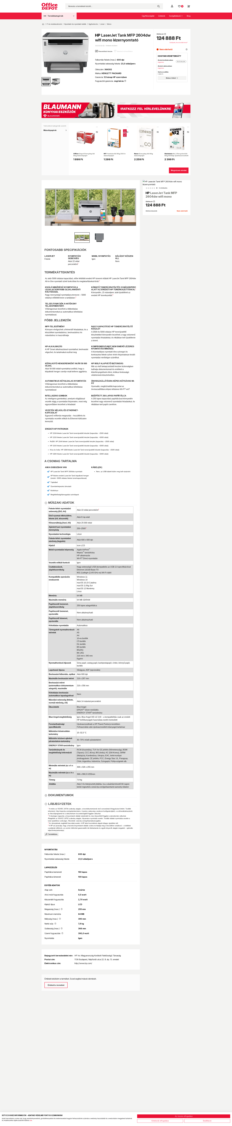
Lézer (102, 24)
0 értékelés (161, 188)
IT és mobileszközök (54, 24)
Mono (109, 24)
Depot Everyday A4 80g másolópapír (84, 155)
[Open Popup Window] (51, 834)
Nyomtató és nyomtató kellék (75, 24)
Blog (188, 16)
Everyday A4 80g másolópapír (143, 155)
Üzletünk (161, 16)
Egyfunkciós (93, 24)
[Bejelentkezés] (172, 6)
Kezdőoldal (43, 24)
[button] (86, 52)
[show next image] (134, 207)
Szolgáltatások (175, 16)
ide (31, 1120)
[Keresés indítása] (158, 6)
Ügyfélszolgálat (148, 16)
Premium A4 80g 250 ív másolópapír (115, 155)
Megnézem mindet (179, 170)
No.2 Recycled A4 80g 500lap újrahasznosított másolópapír (176, 156)
